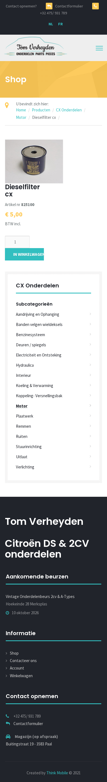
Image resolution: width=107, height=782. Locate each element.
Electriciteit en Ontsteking (38, 355)
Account (17, 668)
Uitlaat (21, 456)
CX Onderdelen (69, 110)
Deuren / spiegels (31, 344)
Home (21, 110)
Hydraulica (25, 365)
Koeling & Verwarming (34, 385)
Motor (21, 117)
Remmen (23, 426)
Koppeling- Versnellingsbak (39, 395)
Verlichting (25, 467)
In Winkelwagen (28, 254)
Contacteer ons (23, 660)
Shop (14, 653)
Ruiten (21, 436)
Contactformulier (28, 723)
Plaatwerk (24, 416)
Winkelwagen (21, 675)
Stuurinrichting (29, 446)
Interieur (23, 375)
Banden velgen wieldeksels (39, 324)
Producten (41, 110)
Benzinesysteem (30, 334)
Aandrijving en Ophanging (37, 314)
